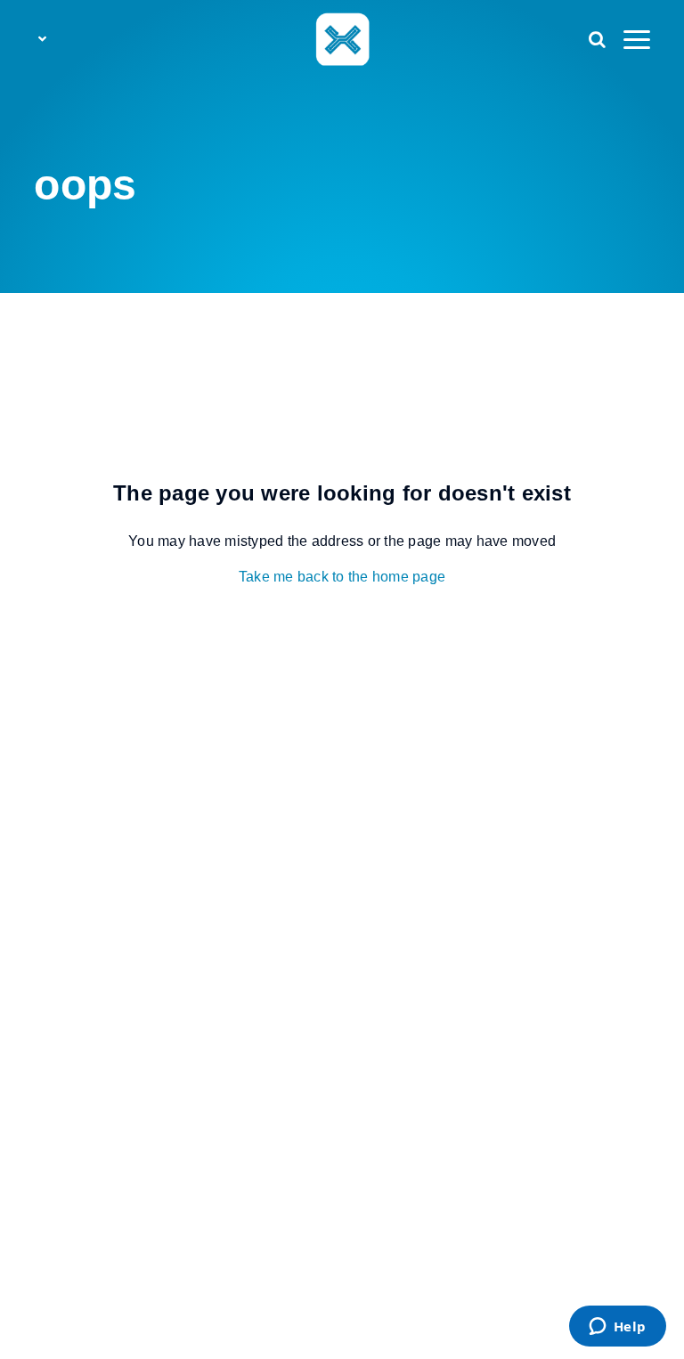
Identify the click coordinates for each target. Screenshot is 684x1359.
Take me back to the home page (342, 576)
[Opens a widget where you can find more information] (617, 1328)
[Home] (341, 38)
